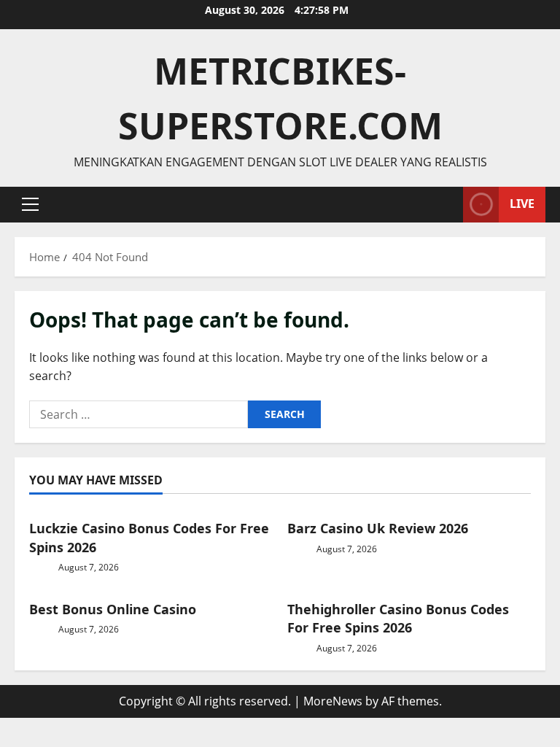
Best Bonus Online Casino (112, 609)
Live (522, 204)
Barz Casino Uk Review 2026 (377, 528)
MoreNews (332, 701)
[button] (30, 204)
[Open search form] (447, 204)
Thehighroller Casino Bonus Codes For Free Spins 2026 (398, 618)
